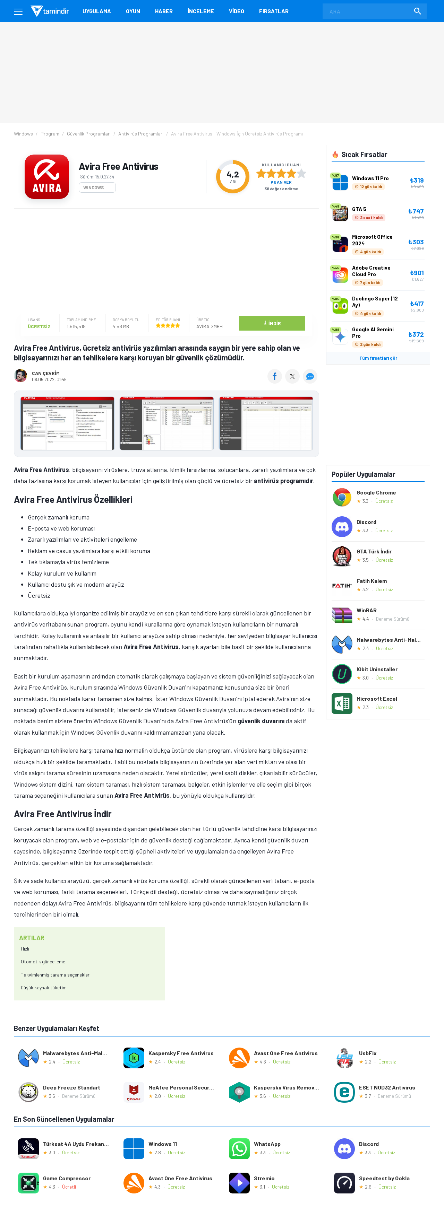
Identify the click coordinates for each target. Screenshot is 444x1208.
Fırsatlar (274, 11)
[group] (166, 425)
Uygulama (97, 11)
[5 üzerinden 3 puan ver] (281, 173)
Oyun (133, 11)
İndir (272, 322)
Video (236, 11)
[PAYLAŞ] (276, 381)
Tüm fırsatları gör (378, 358)
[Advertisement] (165, 262)
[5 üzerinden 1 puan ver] (261, 173)
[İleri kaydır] (310, 424)
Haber (164, 11)
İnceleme (201, 11)
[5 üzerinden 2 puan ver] (271, 173)
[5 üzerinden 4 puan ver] (291, 173)
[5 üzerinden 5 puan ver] (301, 173)
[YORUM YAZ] (311, 381)
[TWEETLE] (293, 381)
